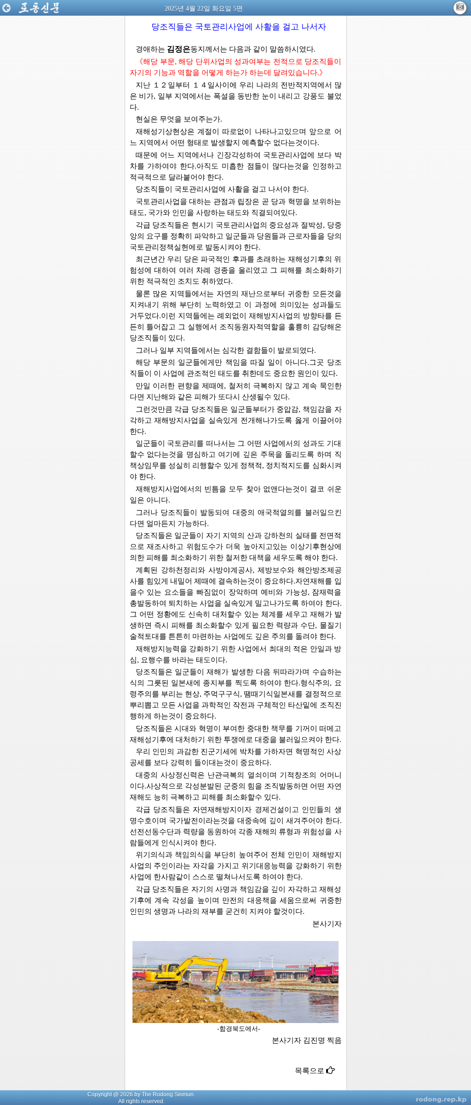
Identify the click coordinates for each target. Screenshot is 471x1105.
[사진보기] (460, 7)
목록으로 (310, 1071)
